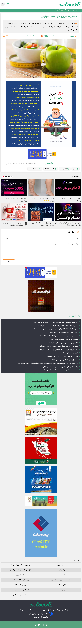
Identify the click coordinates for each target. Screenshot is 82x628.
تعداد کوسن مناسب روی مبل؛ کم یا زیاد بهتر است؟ (63, 343)
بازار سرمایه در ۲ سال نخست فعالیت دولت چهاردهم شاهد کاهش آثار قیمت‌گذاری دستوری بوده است (48, 363)
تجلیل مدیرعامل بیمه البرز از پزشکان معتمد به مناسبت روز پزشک (59, 346)
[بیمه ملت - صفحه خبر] (41, 533)
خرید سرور (61, 595)
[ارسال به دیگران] (7, 36)
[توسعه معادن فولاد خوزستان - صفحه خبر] (41, 421)
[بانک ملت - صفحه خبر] (41, 501)
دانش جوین (61, 564)
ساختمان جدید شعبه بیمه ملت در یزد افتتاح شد (67, 10)
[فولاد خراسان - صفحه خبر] (41, 479)
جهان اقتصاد (42, 610)
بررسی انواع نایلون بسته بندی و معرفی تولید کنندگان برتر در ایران (58, 349)
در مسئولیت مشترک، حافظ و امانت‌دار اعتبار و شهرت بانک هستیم (58, 336)
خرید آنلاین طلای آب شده (21, 580)
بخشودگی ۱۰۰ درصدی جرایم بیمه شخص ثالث (64, 339)
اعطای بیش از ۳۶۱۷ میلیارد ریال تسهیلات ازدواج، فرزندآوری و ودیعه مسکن (55, 329)
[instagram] (43, 625)
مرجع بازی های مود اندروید (20, 595)
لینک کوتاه (50, 163)
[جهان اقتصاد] (66, 4)
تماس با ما (44, 617)
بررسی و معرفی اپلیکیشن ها (21, 564)
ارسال (8, 261)
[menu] (8, 4)
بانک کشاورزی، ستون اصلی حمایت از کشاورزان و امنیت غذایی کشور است (56, 322)
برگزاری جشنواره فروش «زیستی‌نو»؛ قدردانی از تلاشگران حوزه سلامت (57, 325)
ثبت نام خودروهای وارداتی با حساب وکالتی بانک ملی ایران (60, 366)
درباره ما (36, 617)
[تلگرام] (4, 36)
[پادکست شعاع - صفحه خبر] (41, 389)
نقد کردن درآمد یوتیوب (21, 590)
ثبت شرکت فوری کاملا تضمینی (61, 580)
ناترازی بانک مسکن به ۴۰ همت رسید (67, 353)
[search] (3, 4)
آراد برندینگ (61, 569)
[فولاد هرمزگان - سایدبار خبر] (41, 296)
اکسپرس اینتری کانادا (20, 585)
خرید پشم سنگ (61, 590)
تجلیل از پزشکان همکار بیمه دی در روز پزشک (65, 360)
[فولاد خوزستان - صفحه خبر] (41, 450)
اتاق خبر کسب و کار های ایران (20, 569)
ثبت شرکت (61, 574)
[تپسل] (26, 149)
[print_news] (10, 36)
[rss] (46, 625)
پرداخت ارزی (20, 574)
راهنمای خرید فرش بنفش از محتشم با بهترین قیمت (62, 356)
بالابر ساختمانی (61, 585)
